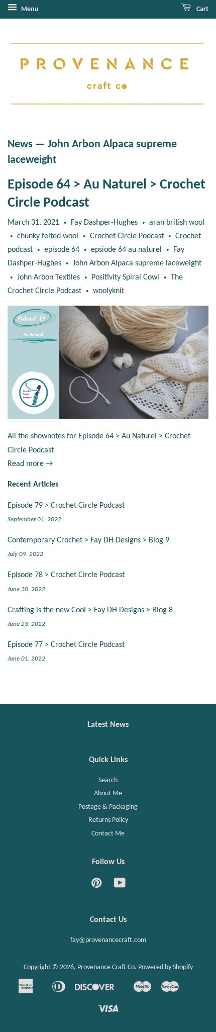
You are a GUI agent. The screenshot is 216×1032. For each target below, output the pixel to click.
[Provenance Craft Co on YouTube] (120, 885)
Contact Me (108, 833)
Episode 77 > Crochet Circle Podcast (66, 645)
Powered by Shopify (165, 967)
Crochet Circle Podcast (127, 236)
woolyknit (108, 291)
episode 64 (61, 250)
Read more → (30, 464)
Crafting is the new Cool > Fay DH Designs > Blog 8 (90, 610)
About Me (108, 793)
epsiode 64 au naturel (126, 250)
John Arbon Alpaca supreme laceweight (137, 263)
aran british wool (176, 223)
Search (108, 780)
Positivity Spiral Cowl (125, 277)
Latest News (108, 725)
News (20, 144)
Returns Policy (108, 820)
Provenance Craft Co (106, 967)
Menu (29, 9)
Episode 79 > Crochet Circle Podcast (66, 506)
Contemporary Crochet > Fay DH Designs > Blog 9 (88, 540)
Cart (201, 9)
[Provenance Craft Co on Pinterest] (96, 885)
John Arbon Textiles (48, 277)
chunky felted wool (47, 236)
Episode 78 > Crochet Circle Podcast (66, 575)
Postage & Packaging (108, 807)
